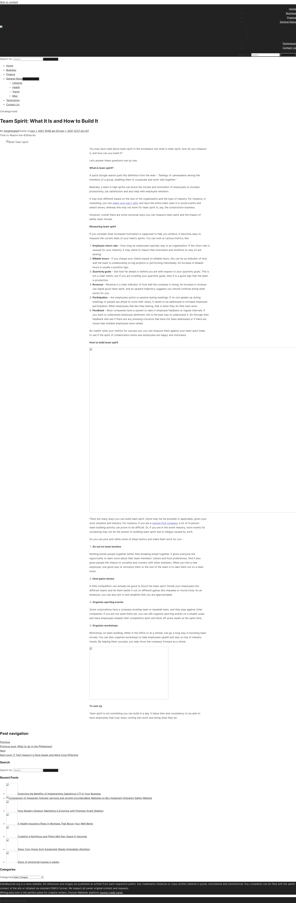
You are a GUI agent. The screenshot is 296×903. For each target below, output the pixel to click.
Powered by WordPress (41, 900)
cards (119, 892)
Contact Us (289, 47)
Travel (292, 34)
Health (292, 30)
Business (291, 13)
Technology (289, 43)
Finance (291, 17)
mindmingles (11, 130)
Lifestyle (291, 26)
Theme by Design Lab (67, 900)
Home (292, 8)
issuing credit (108, 892)
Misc (293, 39)
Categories (6, 877)
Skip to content (9, 2)
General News (288, 21)
